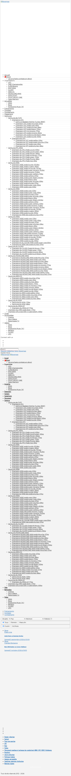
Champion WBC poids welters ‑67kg (25, 176)
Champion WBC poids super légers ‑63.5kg (27, 178)
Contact (6, 739)
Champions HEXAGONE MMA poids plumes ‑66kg (30, 261)
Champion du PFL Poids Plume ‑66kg (25, 159)
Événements (9, 108)
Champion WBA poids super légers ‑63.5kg (27, 200)
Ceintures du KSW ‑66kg (21, 304)
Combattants (9, 112)
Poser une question (9, 741)
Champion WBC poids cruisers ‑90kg (25, 166)
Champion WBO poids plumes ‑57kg (25, 222)
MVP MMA (12, 88)
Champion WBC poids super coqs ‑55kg (26, 185)
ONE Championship (15, 84)
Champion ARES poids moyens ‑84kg (25, 287)
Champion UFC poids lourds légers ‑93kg (31, 135)
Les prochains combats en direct (20, 79)
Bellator (11, 330)
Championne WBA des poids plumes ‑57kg (27, 215)
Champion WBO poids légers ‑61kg (24, 226)
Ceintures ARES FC (15, 276)
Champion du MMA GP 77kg (22, 308)
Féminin (13, 622)
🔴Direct (7, 77)
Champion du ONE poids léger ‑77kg (21, 310)
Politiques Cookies (9, 757)
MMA (10, 103)
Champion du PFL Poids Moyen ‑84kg (26, 153)
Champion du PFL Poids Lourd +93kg (25, 150)
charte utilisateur (9, 755)
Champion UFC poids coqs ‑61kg (27, 125)
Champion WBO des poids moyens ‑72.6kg (27, 233)
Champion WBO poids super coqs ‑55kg (26, 220)
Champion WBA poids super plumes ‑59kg (27, 196)
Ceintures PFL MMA (15, 148)
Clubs (6, 313)
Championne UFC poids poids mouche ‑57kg (32, 142)
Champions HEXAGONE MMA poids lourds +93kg (30, 271)
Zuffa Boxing (13, 86)
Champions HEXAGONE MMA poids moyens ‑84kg (30, 267)
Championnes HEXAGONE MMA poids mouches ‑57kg (31, 274)
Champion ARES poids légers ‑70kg (25, 284)
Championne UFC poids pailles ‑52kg (29, 140)
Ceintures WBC (14, 163)
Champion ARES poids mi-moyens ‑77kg (26, 285)
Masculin (22, 622)
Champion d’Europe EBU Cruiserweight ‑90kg (25, 312)
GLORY (10, 90)
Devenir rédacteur (9, 737)
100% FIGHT (12, 95)
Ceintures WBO (14, 217)
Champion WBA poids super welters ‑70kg (27, 204)
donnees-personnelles (10, 759)
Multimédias (8, 315)
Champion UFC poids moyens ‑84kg (29, 133)
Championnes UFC (19, 138)
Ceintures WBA (14, 189)
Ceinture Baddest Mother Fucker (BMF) (30, 122)
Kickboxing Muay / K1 (16, 107)
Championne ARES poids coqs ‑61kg (25, 297)
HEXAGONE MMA (14, 94)
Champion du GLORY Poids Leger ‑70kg (26, 250)
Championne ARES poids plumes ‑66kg (26, 298)
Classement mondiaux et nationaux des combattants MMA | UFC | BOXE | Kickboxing (28, 750)
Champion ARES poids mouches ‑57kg (26, 278)
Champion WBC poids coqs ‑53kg (24, 187)
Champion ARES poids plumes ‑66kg (25, 282)
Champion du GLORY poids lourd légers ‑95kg (29, 254)
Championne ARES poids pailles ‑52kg (26, 293)
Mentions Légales (9, 763)
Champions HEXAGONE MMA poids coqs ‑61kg (29, 259)
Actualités (8, 101)
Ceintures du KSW (15, 300)
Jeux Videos (12, 319)
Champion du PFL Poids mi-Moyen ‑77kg (27, 155)
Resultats (7, 752)
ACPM (35, 769)
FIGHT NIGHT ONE (15, 97)
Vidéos (6, 323)
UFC (9, 82)
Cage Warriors (13, 99)
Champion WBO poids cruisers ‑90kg (25, 239)
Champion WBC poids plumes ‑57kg (25, 183)
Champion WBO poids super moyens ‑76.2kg (28, 235)
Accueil (7, 75)
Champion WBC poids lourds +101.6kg (25, 165)
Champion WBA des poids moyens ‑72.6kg (27, 205)
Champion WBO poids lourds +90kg (25, 241)
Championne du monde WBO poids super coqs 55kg (31, 243)
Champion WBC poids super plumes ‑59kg (27, 181)
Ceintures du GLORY (16, 246)
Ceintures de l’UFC (15, 118)
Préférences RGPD (35, 767)
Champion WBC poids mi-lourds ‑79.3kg (26, 168)
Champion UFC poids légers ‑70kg (28, 129)
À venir (7, 626)
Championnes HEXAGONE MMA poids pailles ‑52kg (30, 272)
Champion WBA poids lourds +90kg (25, 213)
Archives (15, 626)
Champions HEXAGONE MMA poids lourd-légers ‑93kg (32, 269)
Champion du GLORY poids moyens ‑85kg (27, 252)
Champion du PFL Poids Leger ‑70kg (25, 157)
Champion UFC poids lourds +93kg (28, 137)
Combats (7, 110)
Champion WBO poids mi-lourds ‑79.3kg (26, 237)
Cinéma (11, 317)
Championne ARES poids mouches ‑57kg (27, 295)
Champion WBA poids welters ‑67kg (25, 202)
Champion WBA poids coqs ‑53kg (24, 191)
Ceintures (8, 116)
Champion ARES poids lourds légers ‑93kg (27, 289)
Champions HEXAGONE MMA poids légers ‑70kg (29, 263)
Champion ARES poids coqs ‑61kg (24, 280)
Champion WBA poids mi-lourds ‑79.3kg (26, 209)
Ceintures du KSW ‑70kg (21, 302)
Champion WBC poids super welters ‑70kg (27, 174)
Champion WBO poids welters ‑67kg (25, 230)
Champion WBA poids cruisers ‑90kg (25, 211)
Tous (6, 622)
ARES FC (11, 92)
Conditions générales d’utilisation (14, 761)
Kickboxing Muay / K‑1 (16, 328)
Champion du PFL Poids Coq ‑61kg (24, 161)
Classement (8, 114)
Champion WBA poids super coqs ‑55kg (26, 192)
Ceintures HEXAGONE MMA (18, 256)
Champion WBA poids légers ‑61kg (24, 198)
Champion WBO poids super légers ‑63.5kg (27, 228)
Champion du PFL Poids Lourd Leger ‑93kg (28, 152)
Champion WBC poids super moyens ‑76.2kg (28, 170)
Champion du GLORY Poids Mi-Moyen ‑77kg (28, 248)
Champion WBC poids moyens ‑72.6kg (26, 172)
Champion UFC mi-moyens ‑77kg (28, 131)
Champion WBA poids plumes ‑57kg (25, 194)
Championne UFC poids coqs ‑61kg (28, 144)
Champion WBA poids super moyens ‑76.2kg (28, 207)
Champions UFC (18, 120)
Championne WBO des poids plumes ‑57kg (28, 244)
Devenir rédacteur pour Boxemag (13, 351)
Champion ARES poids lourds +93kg (25, 291)
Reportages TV (13, 321)
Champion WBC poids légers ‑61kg (24, 179)
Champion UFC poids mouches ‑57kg (29, 124)
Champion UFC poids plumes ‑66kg (28, 127)
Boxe (10, 105)
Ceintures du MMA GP (16, 306)
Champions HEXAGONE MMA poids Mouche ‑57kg (30, 258)
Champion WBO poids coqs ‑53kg (24, 219)
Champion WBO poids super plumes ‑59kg (27, 224)
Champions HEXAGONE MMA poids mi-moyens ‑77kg (31, 265)
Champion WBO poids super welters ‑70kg (27, 231)
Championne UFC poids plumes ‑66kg (29, 146)
